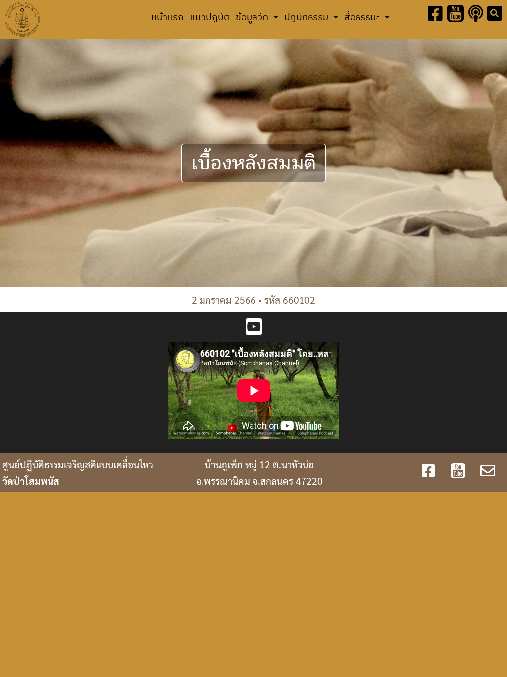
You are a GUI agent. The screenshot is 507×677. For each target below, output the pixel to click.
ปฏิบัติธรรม (306, 16)
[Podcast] (475, 13)
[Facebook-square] (435, 13)
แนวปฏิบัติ (210, 16)
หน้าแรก (168, 16)
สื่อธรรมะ (362, 16)
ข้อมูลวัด (252, 16)
